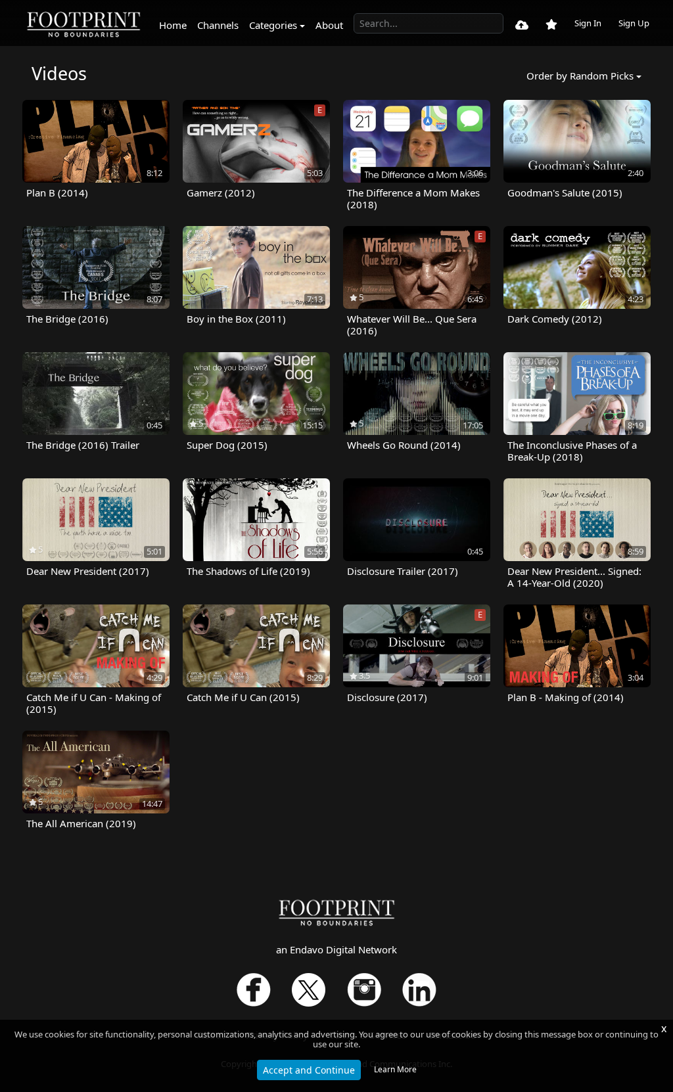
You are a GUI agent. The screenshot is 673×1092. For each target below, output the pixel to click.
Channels (218, 25)
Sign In (587, 23)
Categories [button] (273, 25)
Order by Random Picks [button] (580, 75)
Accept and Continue (309, 1070)
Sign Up (633, 23)
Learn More (395, 1069)
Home (173, 25)
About (329, 25)
